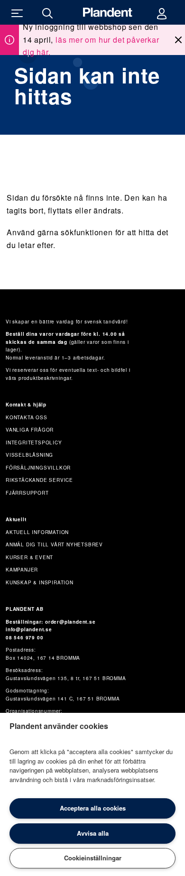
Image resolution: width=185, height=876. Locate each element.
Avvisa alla (93, 833)
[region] (92, 794)
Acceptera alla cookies (93, 807)
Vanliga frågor (30, 429)
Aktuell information (37, 532)
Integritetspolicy (34, 442)
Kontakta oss (26, 417)
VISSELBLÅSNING (29, 455)
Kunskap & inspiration (40, 582)
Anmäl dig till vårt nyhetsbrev (54, 544)
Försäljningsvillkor (38, 467)
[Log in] (162, 12)
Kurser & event (29, 557)
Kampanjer (22, 569)
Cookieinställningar (92, 857)
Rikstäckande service (39, 480)
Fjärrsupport (27, 492)
